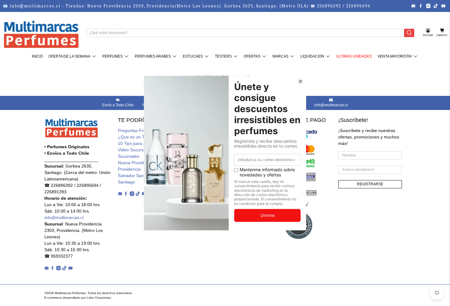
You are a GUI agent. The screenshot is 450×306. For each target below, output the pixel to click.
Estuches (193, 56)
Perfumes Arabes (153, 56)
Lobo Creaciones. (99, 297)
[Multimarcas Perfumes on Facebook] (420, 6)
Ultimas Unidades (354, 56)
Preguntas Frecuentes (139, 130)
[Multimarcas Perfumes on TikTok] (435, 6)
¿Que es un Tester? (137, 136)
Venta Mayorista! (394, 56)
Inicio (37, 56)
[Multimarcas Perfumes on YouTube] (443, 6)
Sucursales (128, 156)
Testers (223, 56)
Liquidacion (312, 56)
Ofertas (252, 56)
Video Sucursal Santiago (141, 149)
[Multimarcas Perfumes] (41, 32)
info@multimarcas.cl (64, 217)
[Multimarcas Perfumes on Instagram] (428, 6)
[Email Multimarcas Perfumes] (413, 6)
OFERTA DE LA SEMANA (69, 56)
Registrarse (370, 184)
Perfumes (112, 56)
